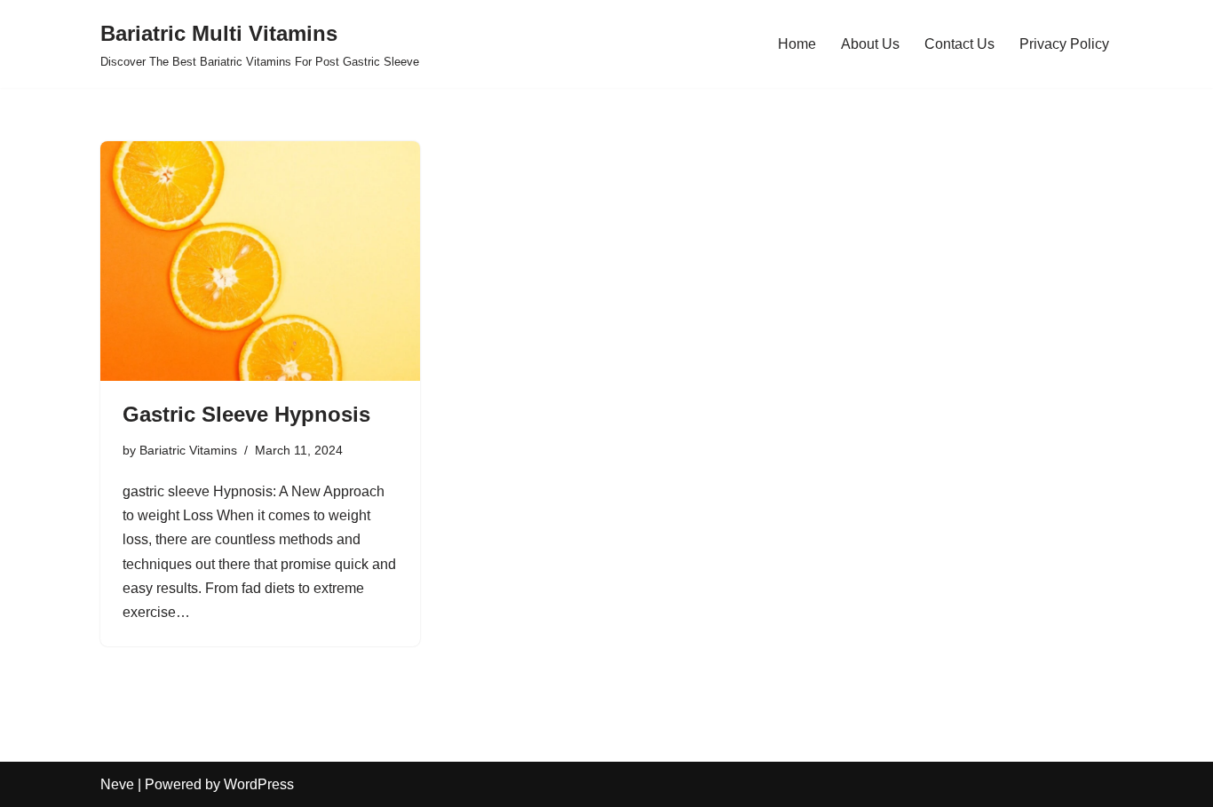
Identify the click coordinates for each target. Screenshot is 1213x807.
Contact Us (959, 43)
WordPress (259, 784)
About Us (870, 43)
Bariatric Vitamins (188, 450)
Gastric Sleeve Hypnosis (246, 414)
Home (797, 43)
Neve (117, 784)
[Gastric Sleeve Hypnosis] (260, 261)
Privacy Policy (1064, 43)
